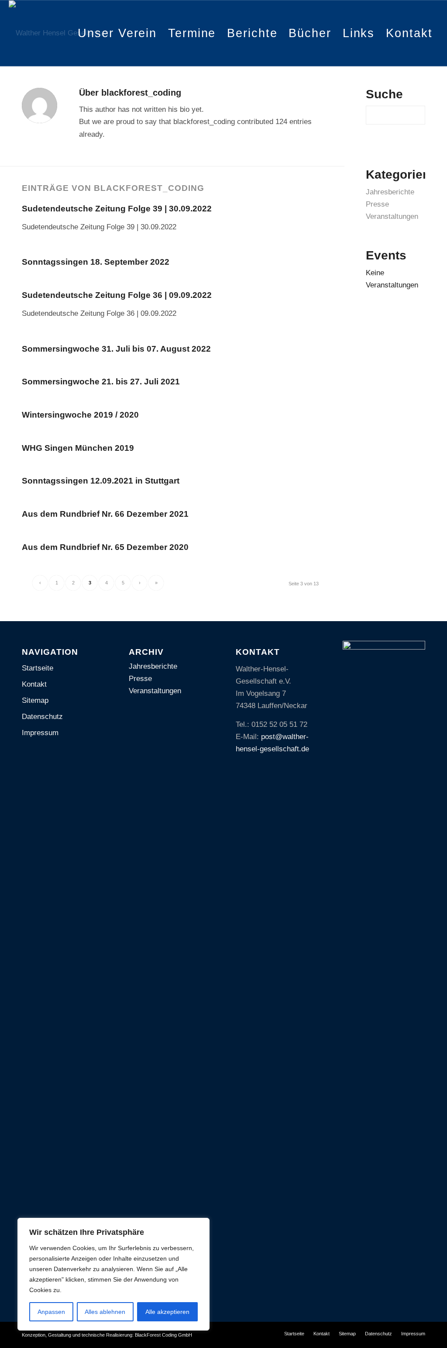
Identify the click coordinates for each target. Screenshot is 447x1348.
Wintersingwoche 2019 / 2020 (80, 414)
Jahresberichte (390, 192)
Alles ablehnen (105, 1311)
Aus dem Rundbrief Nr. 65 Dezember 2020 (105, 547)
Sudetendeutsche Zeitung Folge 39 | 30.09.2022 (117, 208)
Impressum (40, 733)
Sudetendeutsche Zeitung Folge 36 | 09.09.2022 (117, 295)
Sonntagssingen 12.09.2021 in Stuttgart (100, 480)
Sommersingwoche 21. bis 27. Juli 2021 (101, 381)
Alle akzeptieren (167, 1311)
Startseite (37, 668)
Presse (377, 204)
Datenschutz (42, 716)
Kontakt (34, 684)
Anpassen (51, 1311)
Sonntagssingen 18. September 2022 (95, 261)
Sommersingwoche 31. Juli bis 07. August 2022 (116, 348)
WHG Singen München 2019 (78, 448)
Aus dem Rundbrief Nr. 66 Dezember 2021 (105, 513)
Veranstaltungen (392, 216)
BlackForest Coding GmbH (163, 1335)
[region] (113, 1274)
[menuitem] (117, 33)
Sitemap (35, 700)
